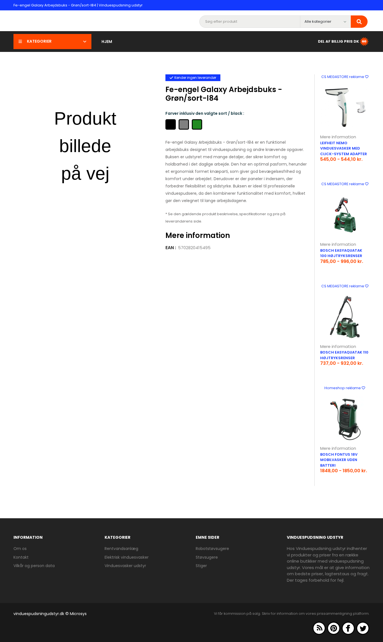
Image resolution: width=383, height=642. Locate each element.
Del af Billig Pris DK (338, 41)
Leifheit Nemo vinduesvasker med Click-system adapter (343, 148)
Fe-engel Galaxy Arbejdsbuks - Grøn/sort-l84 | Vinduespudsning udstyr (78, 5)
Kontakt (21, 557)
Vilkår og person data (34, 565)
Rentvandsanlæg (121, 548)
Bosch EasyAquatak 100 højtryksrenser (341, 253)
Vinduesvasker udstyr (125, 565)
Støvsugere (207, 557)
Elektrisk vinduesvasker (127, 557)
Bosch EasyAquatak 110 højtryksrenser (344, 355)
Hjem (106, 41)
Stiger (201, 565)
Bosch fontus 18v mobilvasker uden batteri (338, 460)
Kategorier (39, 41)
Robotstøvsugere (212, 548)
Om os (20, 548)
